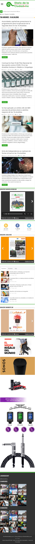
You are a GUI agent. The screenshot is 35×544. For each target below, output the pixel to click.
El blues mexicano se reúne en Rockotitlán (12, 11)
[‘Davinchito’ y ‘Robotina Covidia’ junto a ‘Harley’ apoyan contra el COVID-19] (5, 287)
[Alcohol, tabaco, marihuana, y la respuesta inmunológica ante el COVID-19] (5, 274)
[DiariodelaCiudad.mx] (17, 4)
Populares (3, 268)
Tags (16, 268)
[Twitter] (19, 538)
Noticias (17, 28)
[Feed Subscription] (34, 17)
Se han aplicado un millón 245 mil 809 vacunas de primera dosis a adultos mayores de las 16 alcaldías (16, 110)
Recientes (10, 268)
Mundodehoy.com (9, 536)
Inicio (2, 14)
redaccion (5, 28)
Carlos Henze (5, 540)
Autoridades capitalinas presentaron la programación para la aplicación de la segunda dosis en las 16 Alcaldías (16, 23)
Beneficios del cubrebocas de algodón (19, 291)
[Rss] (16, 538)
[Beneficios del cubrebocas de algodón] (5, 293)
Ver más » (5, 57)
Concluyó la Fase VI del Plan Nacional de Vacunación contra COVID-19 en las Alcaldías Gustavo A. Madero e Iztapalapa (17, 65)
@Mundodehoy (4, 476)
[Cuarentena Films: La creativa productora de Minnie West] (5, 280)
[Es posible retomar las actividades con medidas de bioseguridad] (5, 300)
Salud (17, 114)
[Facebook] (17, 538)
